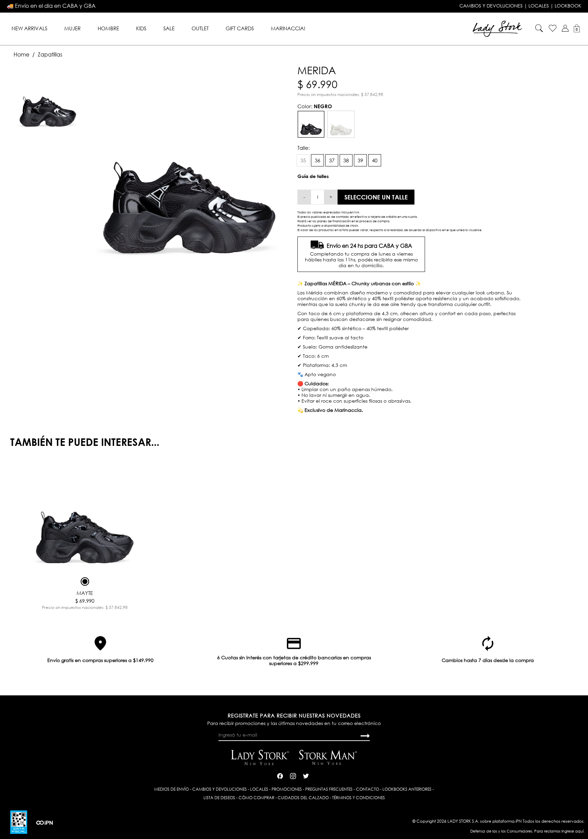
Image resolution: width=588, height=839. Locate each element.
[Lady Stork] (497, 28)
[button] (565, 28)
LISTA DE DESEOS (219, 797)
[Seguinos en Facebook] (280, 775)
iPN (519, 821)
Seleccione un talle (376, 197)
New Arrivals (29, 28)
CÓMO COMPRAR (256, 797)
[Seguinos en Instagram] (293, 775)
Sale (169, 28)
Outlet (200, 28)
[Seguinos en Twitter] (306, 775)
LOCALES (538, 6)
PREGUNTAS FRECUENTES (329, 789)
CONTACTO (367, 789)
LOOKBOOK (568, 6)
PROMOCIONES (287, 789)
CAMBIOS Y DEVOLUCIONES (491, 6)
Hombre (108, 28)
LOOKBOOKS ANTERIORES (406, 789)
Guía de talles (313, 176)
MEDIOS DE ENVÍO (171, 789)
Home (21, 54)
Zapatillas (50, 54)
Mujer (72, 28)
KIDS (141, 28)
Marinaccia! (288, 28)
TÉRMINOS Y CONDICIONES (358, 797)
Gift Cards (240, 28)
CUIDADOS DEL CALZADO (303, 797)
